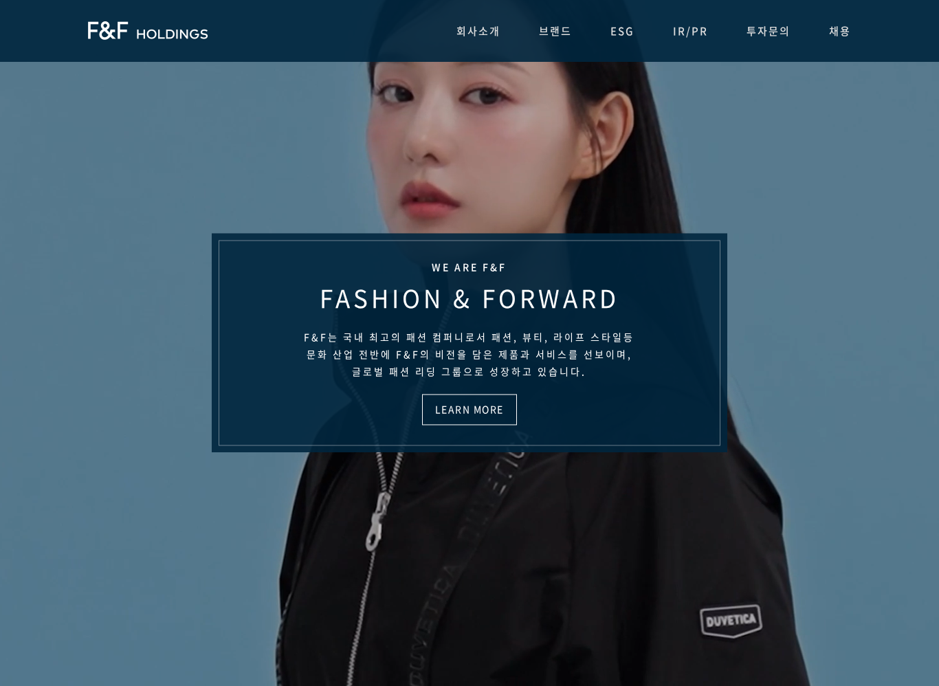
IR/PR (690, 30)
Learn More (469, 410)
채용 (840, 30)
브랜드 (555, 30)
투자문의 (769, 30)
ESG (622, 30)
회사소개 (478, 30)
